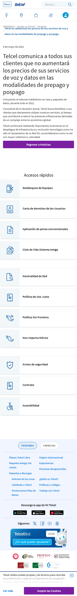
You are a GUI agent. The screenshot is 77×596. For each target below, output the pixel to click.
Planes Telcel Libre (19, 457)
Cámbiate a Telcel (22, 484)
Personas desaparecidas (52, 469)
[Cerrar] (72, 575)
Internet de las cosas (23, 479)
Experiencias (46, 463)
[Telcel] (20, 4)
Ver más (8, 591)
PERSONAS (27, 445)
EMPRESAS (49, 445)
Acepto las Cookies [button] (49, 591)
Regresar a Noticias (38, 144)
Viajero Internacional (51, 457)
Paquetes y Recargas (20, 473)
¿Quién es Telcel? (48, 479)
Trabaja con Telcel (49, 490)
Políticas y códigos (49, 484)
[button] (53, 565)
